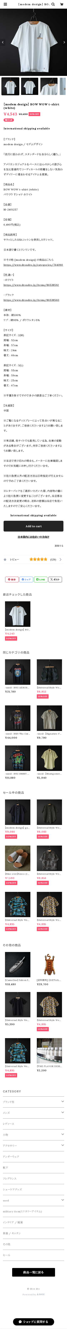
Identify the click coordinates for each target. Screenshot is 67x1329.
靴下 (5, 1167)
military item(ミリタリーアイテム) (22, 1211)
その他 (6, 1244)
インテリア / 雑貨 (13, 1222)
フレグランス (10, 1178)
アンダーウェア (11, 1156)
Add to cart (34, 526)
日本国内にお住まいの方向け (33, 537)
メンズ (6, 1113)
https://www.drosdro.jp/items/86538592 (31, 285)
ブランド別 (8, 1102)
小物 (5, 1134)
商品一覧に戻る (33, 1272)
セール (6, 1255)
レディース (8, 1124)
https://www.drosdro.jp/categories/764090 (33, 264)
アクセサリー (10, 1145)
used (6, 1200)
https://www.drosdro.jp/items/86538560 (31, 300)
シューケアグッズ (12, 1189)
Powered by (30, 1294)
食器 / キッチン (12, 1233)
